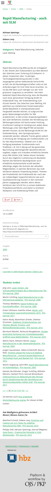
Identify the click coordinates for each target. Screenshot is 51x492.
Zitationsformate (12, 236)
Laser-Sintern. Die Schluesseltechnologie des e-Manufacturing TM (25, 289)
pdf (8, 199)
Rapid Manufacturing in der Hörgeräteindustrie (22, 342)
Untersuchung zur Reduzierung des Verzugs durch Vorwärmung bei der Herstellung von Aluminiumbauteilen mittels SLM (23, 379)
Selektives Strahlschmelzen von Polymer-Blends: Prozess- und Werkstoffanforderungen (22, 325)
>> (27, 390)
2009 (21, 9)
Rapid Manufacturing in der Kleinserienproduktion (23, 298)
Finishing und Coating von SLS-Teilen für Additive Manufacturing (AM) (23, 423)
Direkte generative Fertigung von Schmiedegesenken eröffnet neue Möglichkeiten (25, 334)
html (18, 199)
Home (5, 9)
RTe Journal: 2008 (33, 300)
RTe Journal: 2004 (11, 293)
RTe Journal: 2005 (29, 306)
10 (23, 390)
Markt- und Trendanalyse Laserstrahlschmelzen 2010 (22, 311)
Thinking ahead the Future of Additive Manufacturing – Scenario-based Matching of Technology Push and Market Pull (23, 355)
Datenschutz (11, 446)
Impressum (24, 446)
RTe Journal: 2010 (38, 337)
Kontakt (34, 446)
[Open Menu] (2, 2)
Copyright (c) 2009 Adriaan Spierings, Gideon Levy (23, 271)
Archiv (13, 9)
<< (4, 390)
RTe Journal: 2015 (35, 327)
